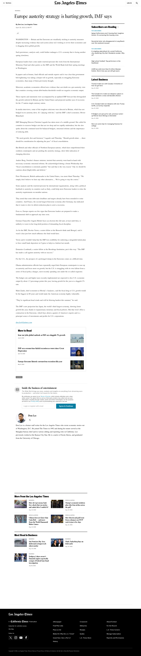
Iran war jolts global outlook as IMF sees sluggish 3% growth (41, 335)
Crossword (83, 622)
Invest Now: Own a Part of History (61, 639)
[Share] (18, 33)
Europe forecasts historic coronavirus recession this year (40, 361)
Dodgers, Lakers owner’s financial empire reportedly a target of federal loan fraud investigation (39, 559)
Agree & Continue (66, 406)
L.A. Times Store (85, 638)
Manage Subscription (114, 634)
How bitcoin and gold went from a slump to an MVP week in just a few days (74, 520)
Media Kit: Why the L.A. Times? (63, 634)
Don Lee (32, 416)
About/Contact (112, 622)
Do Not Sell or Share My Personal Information (68, 651)
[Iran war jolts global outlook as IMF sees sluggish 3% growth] (77, 338)
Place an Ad (57, 630)
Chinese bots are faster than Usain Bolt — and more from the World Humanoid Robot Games (38, 521)
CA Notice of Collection (50, 651)
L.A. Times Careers (113, 630)
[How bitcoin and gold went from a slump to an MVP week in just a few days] (57, 519)
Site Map (11, 629)
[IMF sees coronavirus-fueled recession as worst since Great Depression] (77, 351)
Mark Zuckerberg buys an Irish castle (74, 542)
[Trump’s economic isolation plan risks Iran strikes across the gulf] (57, 504)
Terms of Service (45, 396)
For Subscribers (96, 30)
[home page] (70, 3)
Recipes (82, 630)
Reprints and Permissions (115, 638)
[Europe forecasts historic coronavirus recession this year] (77, 364)
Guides (82, 634)
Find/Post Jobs (58, 626)
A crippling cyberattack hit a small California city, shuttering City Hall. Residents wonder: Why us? (107, 53)
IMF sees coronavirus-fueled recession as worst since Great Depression (41, 349)
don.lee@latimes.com (24, 322)
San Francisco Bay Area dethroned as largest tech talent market (37, 543)
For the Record (112, 626)
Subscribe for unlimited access (18, 626)
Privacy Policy (35, 401)
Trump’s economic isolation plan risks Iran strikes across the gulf (75, 505)
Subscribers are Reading (103, 26)
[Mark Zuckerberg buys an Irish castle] (57, 543)
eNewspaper (57, 622)
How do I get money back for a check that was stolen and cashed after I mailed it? (38, 505)
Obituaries (83, 626)
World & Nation (70, 500)
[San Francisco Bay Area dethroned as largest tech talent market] (20, 543)
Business (17, 10)
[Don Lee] (21, 418)
